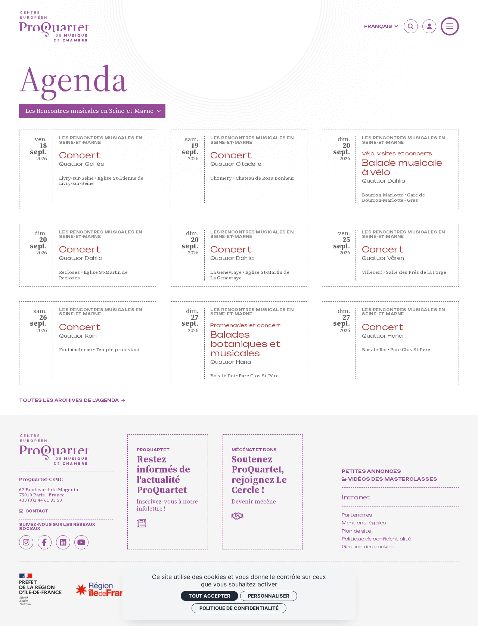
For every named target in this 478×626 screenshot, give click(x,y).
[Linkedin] (63, 542)
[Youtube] (81, 542)
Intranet (356, 497)
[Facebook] (45, 542)
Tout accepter (209, 596)
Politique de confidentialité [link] (239, 608)
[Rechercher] (411, 26)
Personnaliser (268, 596)
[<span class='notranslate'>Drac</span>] (40, 589)
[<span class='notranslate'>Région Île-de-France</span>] (105, 589)
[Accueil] (54, 26)
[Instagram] (26, 542)
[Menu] (450, 26)
